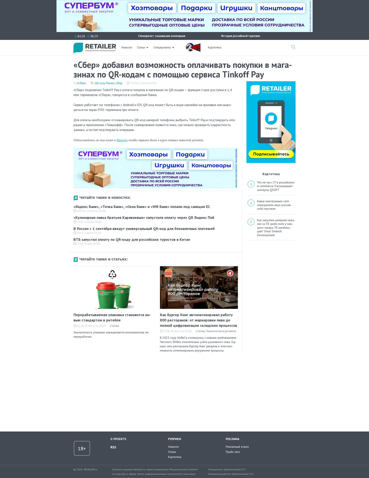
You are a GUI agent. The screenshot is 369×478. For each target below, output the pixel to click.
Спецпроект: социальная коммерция (161, 36)
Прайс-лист (233, 452)
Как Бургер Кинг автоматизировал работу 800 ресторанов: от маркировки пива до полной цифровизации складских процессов (198, 320)
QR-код (99, 83)
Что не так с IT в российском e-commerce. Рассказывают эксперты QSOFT (275, 186)
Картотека (214, 47)
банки (110, 83)
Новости (126, 47)
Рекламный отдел (237, 447)
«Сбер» (81, 83)
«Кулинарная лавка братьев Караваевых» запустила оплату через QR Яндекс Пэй (143, 217)
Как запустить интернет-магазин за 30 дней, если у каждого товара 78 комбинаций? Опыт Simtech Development (276, 227)
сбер (119, 83)
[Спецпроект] (193, 45)
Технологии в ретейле (221, 331)
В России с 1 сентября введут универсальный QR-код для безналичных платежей (144, 228)
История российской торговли (240, 36)
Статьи (141, 47)
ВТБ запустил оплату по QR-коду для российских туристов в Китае (131, 239)
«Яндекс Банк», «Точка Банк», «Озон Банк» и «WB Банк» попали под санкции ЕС (141, 206)
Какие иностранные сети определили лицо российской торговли (274, 205)
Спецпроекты (162, 47)
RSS (113, 447)
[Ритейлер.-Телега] (271, 83)
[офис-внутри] (155, 149)
